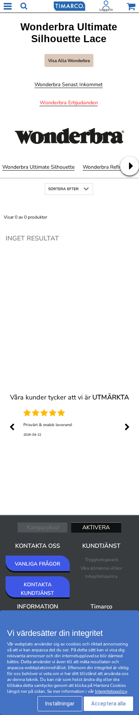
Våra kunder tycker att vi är (69, 397)
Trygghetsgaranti (101, 560)
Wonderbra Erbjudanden (69, 102)
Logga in (106, 9)
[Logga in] (106, 6)
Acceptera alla (108, 703)
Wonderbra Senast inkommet (68, 84)
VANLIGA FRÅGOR (37, 563)
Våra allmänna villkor (101, 568)
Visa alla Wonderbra (69, 61)
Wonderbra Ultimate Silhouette (38, 167)
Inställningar (60, 703)
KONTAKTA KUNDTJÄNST (37, 588)
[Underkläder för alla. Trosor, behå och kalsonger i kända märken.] (69, 5)
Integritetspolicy (101, 576)
